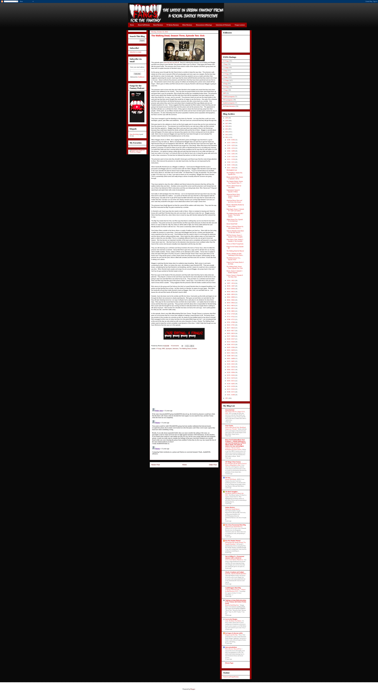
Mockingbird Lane (232, 170)
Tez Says (227, 477)
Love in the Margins (231, 619)
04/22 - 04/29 (231, 350)
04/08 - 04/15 (231, 355)
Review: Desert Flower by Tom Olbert (234, 186)
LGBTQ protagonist (228, 96)
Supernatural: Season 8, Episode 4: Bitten (233, 190)
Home (184, 465)
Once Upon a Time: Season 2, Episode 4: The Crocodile (235, 240)
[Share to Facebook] (191, 346)
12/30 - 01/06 (231, 140)
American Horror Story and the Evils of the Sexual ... (234, 201)
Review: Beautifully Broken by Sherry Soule (235, 205)
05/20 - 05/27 (231, 339)
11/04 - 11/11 (231, 162)
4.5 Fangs (226, 87)
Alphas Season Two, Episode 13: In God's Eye (235, 220)
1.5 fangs (225, 67)
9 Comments (175, 345)
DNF (224, 93)
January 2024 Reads (230, 479)
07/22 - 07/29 (231, 314)
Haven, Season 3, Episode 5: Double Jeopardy (235, 271)
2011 (226, 398)
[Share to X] (189, 346)
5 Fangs (225, 90)
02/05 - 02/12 (231, 381)
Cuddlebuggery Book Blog (233, 588)
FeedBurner (141, 77)
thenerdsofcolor (229, 410)
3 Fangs (225, 77)
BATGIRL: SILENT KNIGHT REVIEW (235, 573)
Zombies (194, 348)
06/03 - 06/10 (231, 333)
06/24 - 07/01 (231, 325)
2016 (226, 126)
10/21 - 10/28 (231, 167)
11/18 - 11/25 (231, 156)
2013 (226, 134)
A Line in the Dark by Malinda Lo (234, 559)
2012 (226, 137)
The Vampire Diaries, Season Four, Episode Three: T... (235, 182)
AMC (163, 348)
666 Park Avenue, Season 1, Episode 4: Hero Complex (235, 236)
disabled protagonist (228, 103)
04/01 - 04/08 (231, 358)
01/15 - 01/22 (231, 389)
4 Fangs (158, 348)
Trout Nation (229, 425)
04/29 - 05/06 (231, 347)
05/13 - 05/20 (231, 342)
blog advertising (134, 134)
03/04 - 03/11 (231, 369)
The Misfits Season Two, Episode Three (233, 258)
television (175, 348)
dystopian (169, 348)
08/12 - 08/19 (231, 305)
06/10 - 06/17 (231, 330)
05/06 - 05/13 (231, 344)
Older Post (213, 465)
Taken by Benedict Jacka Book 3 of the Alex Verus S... (235, 231)
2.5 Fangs (226, 74)
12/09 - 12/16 (231, 148)
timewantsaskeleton (231, 647)
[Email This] (186, 346)
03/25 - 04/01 (231, 361)
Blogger (192, 689)
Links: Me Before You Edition (233, 621)
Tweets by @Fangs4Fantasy (231, 677)
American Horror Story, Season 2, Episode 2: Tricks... (233, 196)
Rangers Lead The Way (231, 635)
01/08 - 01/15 (231, 392)
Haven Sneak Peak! (232, 224)
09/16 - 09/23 (231, 291)
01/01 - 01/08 (231, 395)
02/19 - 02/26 (231, 375)
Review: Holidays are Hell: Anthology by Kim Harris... (235, 254)
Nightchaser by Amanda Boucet (233, 526)
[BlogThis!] (188, 346)
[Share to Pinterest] (193, 346)
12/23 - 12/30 (231, 142)
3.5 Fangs (226, 80)
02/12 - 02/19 (231, 378)
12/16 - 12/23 (231, 145)
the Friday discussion (229, 106)
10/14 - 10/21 (231, 280)
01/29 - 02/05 (231, 383)
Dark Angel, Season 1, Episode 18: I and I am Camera (235, 210)
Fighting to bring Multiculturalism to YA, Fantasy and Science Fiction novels (235, 602)
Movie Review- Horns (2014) (233, 649)
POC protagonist (227, 100)
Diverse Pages (229, 663)
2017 (226, 123)
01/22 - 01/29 (231, 386)
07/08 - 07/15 (231, 319)
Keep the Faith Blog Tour (232, 605)
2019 (226, 118)
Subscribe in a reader (135, 52)
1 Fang (225, 64)
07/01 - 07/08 (231, 322)
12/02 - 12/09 (231, 151)
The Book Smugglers (231, 491)
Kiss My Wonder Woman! (233, 540)
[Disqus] (184, 379)
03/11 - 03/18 (231, 367)
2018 (226, 120)
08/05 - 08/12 (231, 308)
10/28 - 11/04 (231, 165)
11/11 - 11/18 (231, 159)
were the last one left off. (171, 62)
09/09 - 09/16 (231, 294)
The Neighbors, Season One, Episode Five (235, 173)
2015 (226, 129)
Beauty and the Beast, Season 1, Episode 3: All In (235, 177)
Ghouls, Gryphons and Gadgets (234, 572)
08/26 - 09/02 (231, 300)
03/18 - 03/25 (231, 364)
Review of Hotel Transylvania (235, 244)
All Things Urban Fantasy (233, 462)
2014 (226, 132)
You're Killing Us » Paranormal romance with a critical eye (234, 557)
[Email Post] (182, 345)
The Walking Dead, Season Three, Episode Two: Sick (235, 267)
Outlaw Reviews (230, 507)
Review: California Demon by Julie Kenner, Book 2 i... (235, 227)
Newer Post (155, 465)
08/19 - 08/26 (231, 303)
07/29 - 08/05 (231, 311)
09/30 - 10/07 (231, 286)
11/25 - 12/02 (231, 153)
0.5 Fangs (226, 61)
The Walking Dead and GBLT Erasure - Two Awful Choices (235, 215)
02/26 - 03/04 (231, 372)
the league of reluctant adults (234, 633)
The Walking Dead (185, 348)
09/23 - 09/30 (231, 289)
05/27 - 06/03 (231, 336)
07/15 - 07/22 (231, 316)
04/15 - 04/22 (231, 353)
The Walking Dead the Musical (235, 251)
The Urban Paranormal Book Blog (235, 525)
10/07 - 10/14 (231, 283)
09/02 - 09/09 (231, 297)
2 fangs (225, 70)
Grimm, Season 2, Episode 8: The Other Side (235, 276)
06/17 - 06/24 (231, 328)
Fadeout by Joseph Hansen (232, 509)
